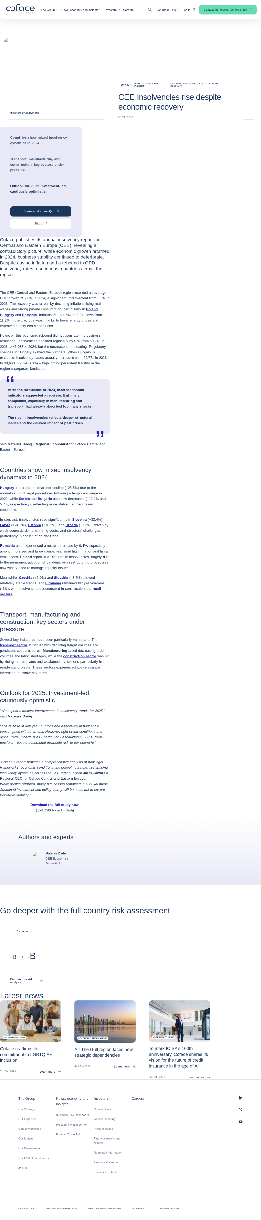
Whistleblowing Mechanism (104, 1208)
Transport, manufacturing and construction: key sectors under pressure (37, 164)
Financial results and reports (107, 1140)
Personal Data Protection (61, 1208)
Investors (101, 1099)
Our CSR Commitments (33, 1158)
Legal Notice (26, 1208)
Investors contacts (105, 1172)
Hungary (7, 315)
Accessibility (140, 1208)
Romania (29, 315)
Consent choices (169, 1208)
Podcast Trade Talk (68, 1134)
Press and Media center (71, 1124)
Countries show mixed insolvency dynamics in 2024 (38, 140)
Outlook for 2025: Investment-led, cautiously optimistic (38, 188)
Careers (138, 1099)
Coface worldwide (29, 1128)
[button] (49, 9)
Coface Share (103, 1109)
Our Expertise (27, 1119)
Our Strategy (26, 1109)
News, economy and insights (72, 1101)
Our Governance (29, 1148)
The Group (26, 1099)
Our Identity (25, 1138)
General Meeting (104, 1119)
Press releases (103, 1128)
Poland (92, 309)
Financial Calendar (106, 1162)
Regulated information (108, 1152)
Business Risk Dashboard (72, 1114)
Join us (23, 1167)
